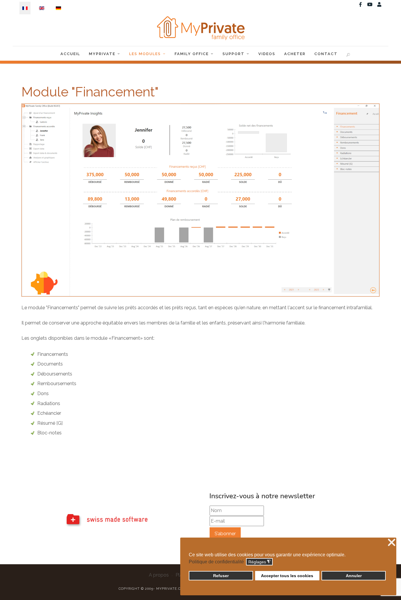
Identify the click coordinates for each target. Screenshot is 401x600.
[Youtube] (370, 4)
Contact (326, 54)
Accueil (70, 54)
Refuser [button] (221, 575)
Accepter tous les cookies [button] (287, 575)
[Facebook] (360, 4)
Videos (266, 54)
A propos (159, 575)
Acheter (295, 54)
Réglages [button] (259, 562)
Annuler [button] (354, 575)
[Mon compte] (379, 4)
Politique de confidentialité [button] (216, 561)
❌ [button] (391, 542)
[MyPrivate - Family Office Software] (200, 28)
